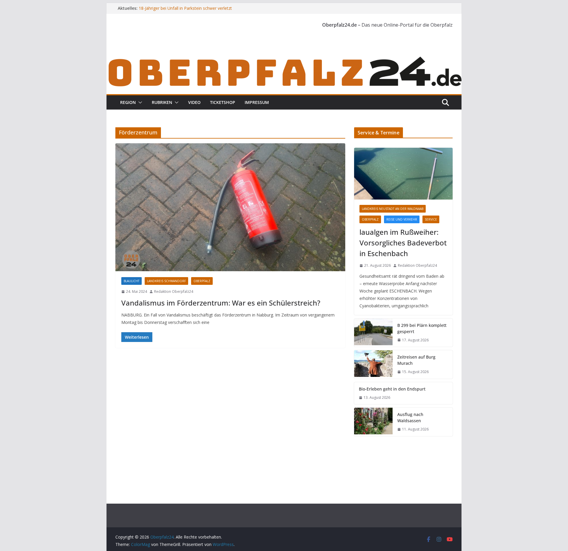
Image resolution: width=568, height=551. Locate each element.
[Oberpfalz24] (284, 58)
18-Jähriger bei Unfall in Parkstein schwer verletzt (185, 8)
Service (431, 219)
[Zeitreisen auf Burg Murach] (373, 364)
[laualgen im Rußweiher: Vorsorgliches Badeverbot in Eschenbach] (403, 174)
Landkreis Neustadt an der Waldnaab (392, 209)
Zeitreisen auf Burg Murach (416, 360)
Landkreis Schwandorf (166, 281)
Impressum (257, 102)
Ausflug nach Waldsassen (410, 417)
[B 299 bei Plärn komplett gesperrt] (373, 333)
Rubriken (162, 102)
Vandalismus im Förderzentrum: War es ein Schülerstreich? (220, 303)
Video (194, 102)
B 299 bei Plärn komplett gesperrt (421, 328)
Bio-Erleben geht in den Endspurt (392, 389)
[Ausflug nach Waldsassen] (373, 422)
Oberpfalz (201, 281)
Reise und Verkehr (401, 219)
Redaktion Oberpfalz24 (173, 291)
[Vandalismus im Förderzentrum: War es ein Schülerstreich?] (230, 207)
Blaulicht (131, 281)
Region (128, 102)
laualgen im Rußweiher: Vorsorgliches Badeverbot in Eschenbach (403, 242)
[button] (139, 102)
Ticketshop (222, 102)
